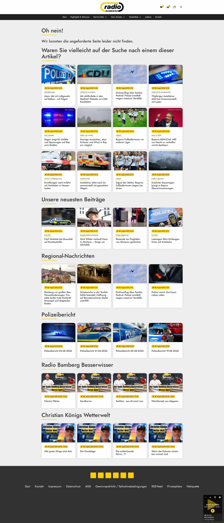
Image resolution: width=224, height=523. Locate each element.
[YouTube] (58, 7)
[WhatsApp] (44, 7)
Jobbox (148, 16)
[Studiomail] (62, 7)
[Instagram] (53, 7)
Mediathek (133, 16)
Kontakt (158, 16)
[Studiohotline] (67, 7)
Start (64, 16)
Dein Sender (116, 16)
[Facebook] (48, 7)
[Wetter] (174, 7)
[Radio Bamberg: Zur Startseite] (112, 7)
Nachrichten (98, 16)
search (181, 7)
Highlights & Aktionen (79, 16)
